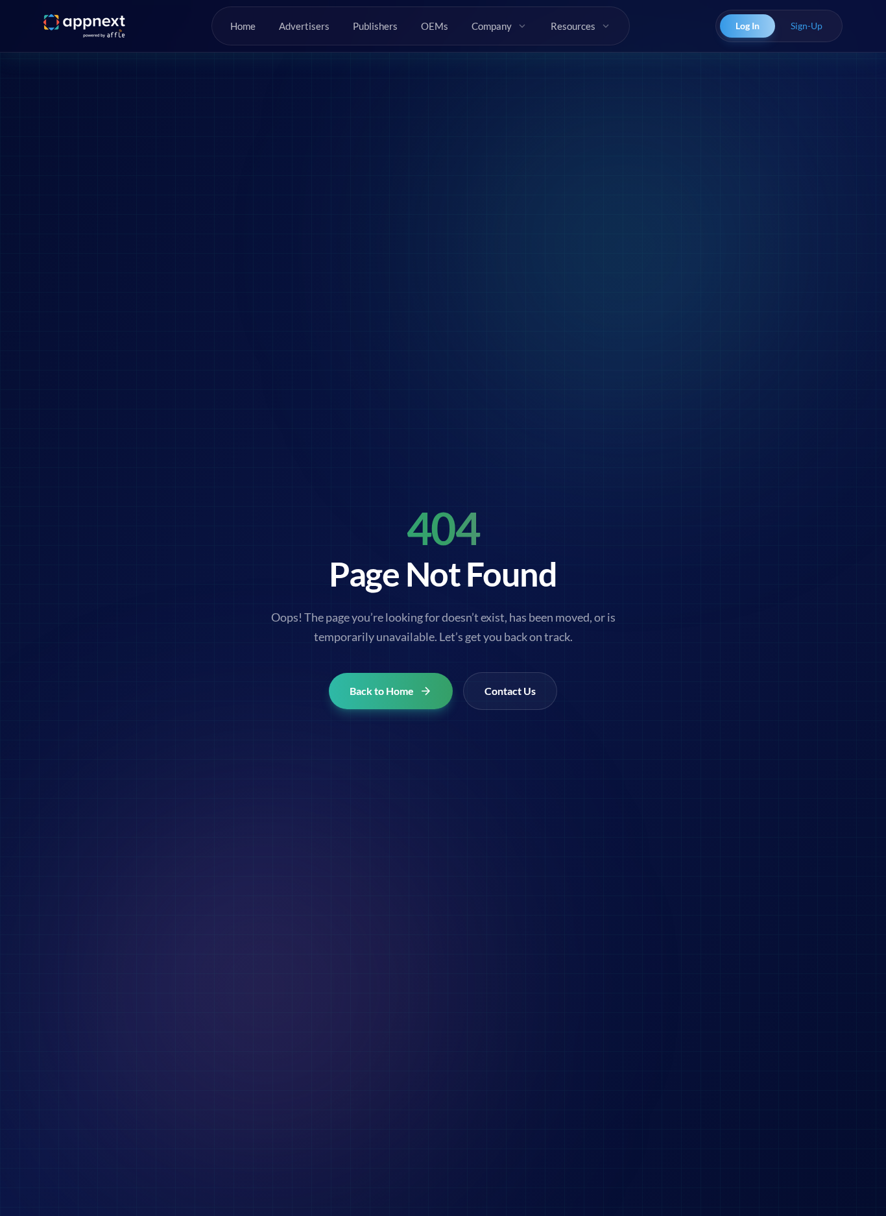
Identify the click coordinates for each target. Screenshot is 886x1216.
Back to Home (382, 691)
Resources (573, 26)
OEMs (434, 26)
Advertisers (304, 26)
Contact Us (510, 691)
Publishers (375, 26)
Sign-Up (806, 25)
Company (492, 26)
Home (243, 26)
